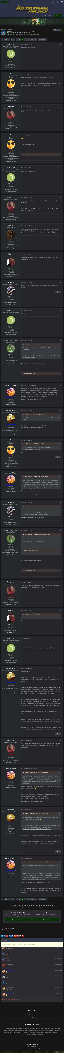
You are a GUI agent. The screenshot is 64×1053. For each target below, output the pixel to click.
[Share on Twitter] (2, 936)
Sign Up (58, 15)
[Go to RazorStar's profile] (10, 115)
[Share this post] (60, 44)
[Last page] (35, 39)
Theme (28, 1044)
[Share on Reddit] (15, 936)
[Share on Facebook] (4, 936)
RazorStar (10, 107)
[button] (58, 22)
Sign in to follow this (7, 29)
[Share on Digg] (10, 936)
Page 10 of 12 (42, 39)
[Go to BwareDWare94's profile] (10, 418)
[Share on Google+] (7, 936)
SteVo (10, 226)
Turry (7, 976)
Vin (11, 74)
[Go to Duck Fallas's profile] (10, 54)
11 (25, 39)
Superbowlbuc (9, 964)
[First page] (2, 39)
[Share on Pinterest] (23, 936)
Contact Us (35, 1044)
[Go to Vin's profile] (10, 83)
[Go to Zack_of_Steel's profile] (10, 391)
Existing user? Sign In (45, 15)
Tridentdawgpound (11, 340)
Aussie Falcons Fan (13, 34)
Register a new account (18, 919)
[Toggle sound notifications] (61, 940)
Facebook (31, 1014)
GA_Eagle (10, 282)
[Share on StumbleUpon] (17, 936)
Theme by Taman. (39, 1048)
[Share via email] (20, 936)
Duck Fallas (10, 44)
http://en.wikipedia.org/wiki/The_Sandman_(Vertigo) (35, 798)
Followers (56, 30)
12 (28, 39)
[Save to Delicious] (12, 936)
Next (32, 39)
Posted (26, 44)
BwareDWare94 (10, 410)
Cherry (10, 254)
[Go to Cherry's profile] (10, 262)
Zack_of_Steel (10, 385)
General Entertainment (33, 34)
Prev (5, 39)
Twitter (31, 1017)
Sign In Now (46, 919)
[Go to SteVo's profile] (10, 234)
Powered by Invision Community (27, 1048)
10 (22, 39)
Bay (7, 981)
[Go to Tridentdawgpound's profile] (10, 348)
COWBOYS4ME (9, 987)
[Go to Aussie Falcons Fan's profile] (3, 33)
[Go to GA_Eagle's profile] (10, 290)
